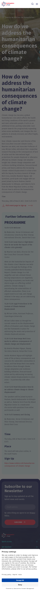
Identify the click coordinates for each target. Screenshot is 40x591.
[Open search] (32, 4)
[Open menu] (37, 4)
